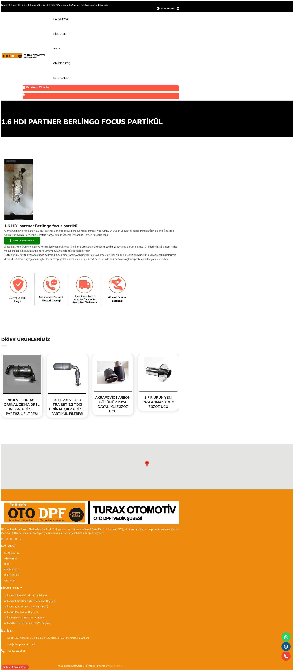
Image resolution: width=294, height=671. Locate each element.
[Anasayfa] (23, 56)
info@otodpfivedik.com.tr (21, 644)
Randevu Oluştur (37, 87)
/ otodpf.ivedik (166, 8)
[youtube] (178, 8)
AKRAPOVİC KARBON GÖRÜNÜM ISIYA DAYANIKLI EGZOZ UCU (67, 404)
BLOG (56, 48)
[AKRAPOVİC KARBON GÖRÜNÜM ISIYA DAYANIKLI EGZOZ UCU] (67, 373)
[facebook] (2, 539)
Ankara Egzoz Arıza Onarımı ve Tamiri (24, 617)
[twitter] (7, 539)
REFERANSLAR (62, 78)
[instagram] (16, 539)
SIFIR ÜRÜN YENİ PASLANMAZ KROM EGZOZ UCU (113, 402)
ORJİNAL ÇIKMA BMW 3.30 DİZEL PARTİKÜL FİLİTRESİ (158, 402)
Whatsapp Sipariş (24, 240)
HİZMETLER (60, 34)
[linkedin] (11, 539)
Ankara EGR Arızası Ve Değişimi (21, 612)
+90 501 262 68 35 (16, 650)
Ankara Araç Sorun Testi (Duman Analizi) (26, 606)
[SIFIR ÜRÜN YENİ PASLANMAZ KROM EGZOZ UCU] (113, 373)
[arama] (286, 656)
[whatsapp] (286, 637)
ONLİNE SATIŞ (61, 63)
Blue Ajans (115, 666)
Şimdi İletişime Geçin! (16, 667)
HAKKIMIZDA (61, 19)
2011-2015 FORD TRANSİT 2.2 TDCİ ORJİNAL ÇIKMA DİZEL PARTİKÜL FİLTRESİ (22, 407)
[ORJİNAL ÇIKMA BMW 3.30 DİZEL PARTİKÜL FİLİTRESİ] (158, 373)
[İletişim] (101, 96)
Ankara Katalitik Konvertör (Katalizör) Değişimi (30, 601)
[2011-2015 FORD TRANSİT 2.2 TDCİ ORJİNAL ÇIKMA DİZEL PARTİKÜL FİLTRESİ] (22, 374)
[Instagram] (286, 646)
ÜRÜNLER (9, 580)
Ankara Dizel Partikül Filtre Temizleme (25, 595)
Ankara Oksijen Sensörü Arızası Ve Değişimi (27, 623)
